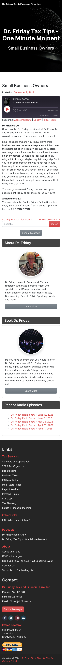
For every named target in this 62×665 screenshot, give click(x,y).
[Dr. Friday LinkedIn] (23, 618)
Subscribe (44, 115)
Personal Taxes (10, 493)
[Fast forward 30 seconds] (25, 110)
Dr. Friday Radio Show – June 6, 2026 (31, 418)
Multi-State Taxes (11, 484)
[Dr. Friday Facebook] (5, 618)
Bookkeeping (9, 470)
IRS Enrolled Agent (12, 556)
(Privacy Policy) (9, 661)
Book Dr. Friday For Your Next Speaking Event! (27, 560)
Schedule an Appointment (16, 461)
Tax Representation (48, 219)
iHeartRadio (50, 119)
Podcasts (8, 529)
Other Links (9, 515)
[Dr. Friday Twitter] (11, 618)
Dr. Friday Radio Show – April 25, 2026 (32, 425)
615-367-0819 (18, 592)
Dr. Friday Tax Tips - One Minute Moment (24, 539)
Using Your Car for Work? (17, 219)
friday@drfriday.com (21, 601)
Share (55, 115)
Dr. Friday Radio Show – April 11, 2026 (31, 428)
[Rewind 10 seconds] (14, 110)
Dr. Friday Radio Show (14, 534)
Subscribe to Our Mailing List (18, 570)
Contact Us (8, 565)
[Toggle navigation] (56, 4)
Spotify (38, 119)
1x (20, 111)
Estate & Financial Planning (16, 507)
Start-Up (7, 498)
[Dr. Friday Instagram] (17, 618)
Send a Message (13, 609)
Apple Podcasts (22, 119)
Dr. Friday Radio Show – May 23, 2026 (32, 421)
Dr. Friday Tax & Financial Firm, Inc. (21, 4)
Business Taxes (10, 475)
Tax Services (10, 456)
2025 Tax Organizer (13, 466)
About (6, 546)
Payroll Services (11, 489)
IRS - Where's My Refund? (16, 520)
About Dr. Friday (11, 551)
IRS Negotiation (10, 480)
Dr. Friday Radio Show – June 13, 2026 (32, 414)
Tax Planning (9, 503)
